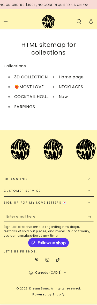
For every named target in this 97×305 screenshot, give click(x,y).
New (63, 97)
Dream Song (39, 289)
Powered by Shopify (48, 294)
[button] (79, 21)
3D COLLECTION (31, 77)
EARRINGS (24, 107)
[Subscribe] (91, 217)
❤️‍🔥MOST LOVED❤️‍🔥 (33, 87)
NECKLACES (71, 87)
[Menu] (6, 21)
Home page (71, 77)
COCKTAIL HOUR (31, 97)
